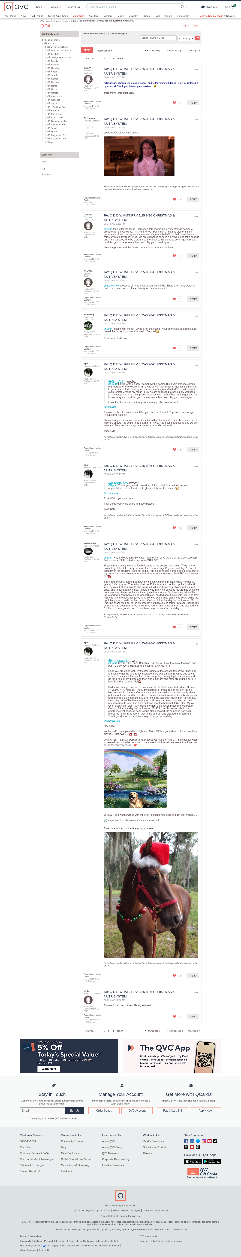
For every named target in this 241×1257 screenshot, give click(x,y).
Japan (161, 1241)
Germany (144, 1241)
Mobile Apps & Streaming (75, 1165)
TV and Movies (58, 106)
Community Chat (59, 120)
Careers (147, 1153)
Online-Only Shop (58, 15)
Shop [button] (39, 6)
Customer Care (58, 138)
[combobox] (132, 7)
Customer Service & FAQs (34, 1153)
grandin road (161, 1210)
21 (93, 105)
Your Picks (10, 15)
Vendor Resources (153, 1141)
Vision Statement (28, 1250)
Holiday (55, 89)
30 (93, 1019)
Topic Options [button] (103, 50)
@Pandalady (118, 482)
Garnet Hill (148, 1210)
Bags (157, 15)
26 (93, 452)
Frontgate (135, 1210)
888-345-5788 (28, 1141)
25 (93, 351)
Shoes (146, 15)
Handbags (56, 67)
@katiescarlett (119, 660)
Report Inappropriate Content (92, 102)
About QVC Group (112, 1147)
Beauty (120, 15)
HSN (108, 1210)
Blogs (50, 142)
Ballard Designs (120, 1210)
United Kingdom (174, 1241)
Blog (63, 1147)
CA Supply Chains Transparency (63, 1245)
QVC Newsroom (111, 1153)
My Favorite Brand (59, 46)
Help (195, 25)
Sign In (186, 25)
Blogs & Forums (52, 20)
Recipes (55, 82)
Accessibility (44, 1250)
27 (93, 530)
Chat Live (25, 1147)
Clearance (78, 15)
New (23, 15)
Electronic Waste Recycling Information (100, 1245)
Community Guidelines (31, 1241)
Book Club (56, 110)
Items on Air (73, 6)
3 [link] (109, 58)
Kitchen (54, 78)
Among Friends (58, 124)
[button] (203, 7)
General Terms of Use (130, 1216)
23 (93, 258)
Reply (193, 102)
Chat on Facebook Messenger (37, 1159)
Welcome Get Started (61, 50)
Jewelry (133, 15)
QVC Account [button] (137, 1110)
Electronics (183, 15)
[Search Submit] (183, 7)
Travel (54, 127)
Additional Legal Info (106, 1241)
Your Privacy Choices (30, 1245)
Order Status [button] (104, 1110)
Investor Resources (113, 1165)
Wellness (55, 99)
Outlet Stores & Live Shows (76, 1159)
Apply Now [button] (205, 1110)
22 (93, 202)
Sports (54, 103)
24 (93, 302)
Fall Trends (37, 15)
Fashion (107, 15)
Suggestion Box (58, 134)
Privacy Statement (109, 1216)
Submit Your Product (154, 1147)
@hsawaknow (111, 285)
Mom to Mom (57, 117)
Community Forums (72, 1141)
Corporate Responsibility (115, 1159)
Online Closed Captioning (81, 1241)
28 (93, 630)
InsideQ (55, 53)
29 (93, 978)
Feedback (66, 1171)
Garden (93, 15)
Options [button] (196, 70)
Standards (46, 174)
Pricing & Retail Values (55, 1241)
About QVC (108, 1141)
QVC (42, 20)
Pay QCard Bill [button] (172, 1110)
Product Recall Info (30, 1171)
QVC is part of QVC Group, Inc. (88, 1210)
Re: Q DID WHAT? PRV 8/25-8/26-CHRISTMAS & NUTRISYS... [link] (106, 20)
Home (168, 15)
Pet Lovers (56, 113)
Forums (65, 20)
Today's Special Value (61, 57)
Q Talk (73, 20)
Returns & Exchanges (32, 1165)
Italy (153, 1241)
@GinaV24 (116, 381)
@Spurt (108, 82)
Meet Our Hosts (70, 1153)
